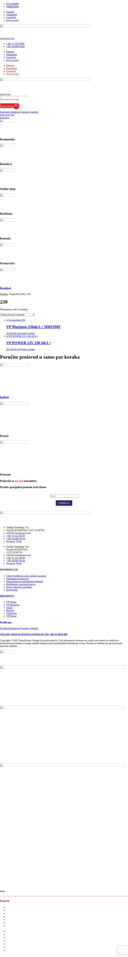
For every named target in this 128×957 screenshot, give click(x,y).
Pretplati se (64, 503)
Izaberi (4, 397)
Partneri (10, 51)
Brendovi (11, 910)
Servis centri (12, 60)
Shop (9, 913)
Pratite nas (5, 622)
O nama (10, 907)
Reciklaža (11, 916)
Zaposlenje (11, 54)
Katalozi (5, 288)
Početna (4, 294)
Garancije (11, 57)
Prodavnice (12, 922)
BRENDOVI (7, 596)
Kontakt (10, 919)
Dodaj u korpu (27, 333)
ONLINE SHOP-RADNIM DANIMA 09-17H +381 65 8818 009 (33, 634)
